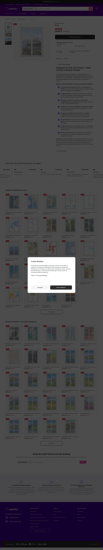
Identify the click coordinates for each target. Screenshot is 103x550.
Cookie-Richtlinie (42, 275)
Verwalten (40, 287)
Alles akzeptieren (61, 287)
